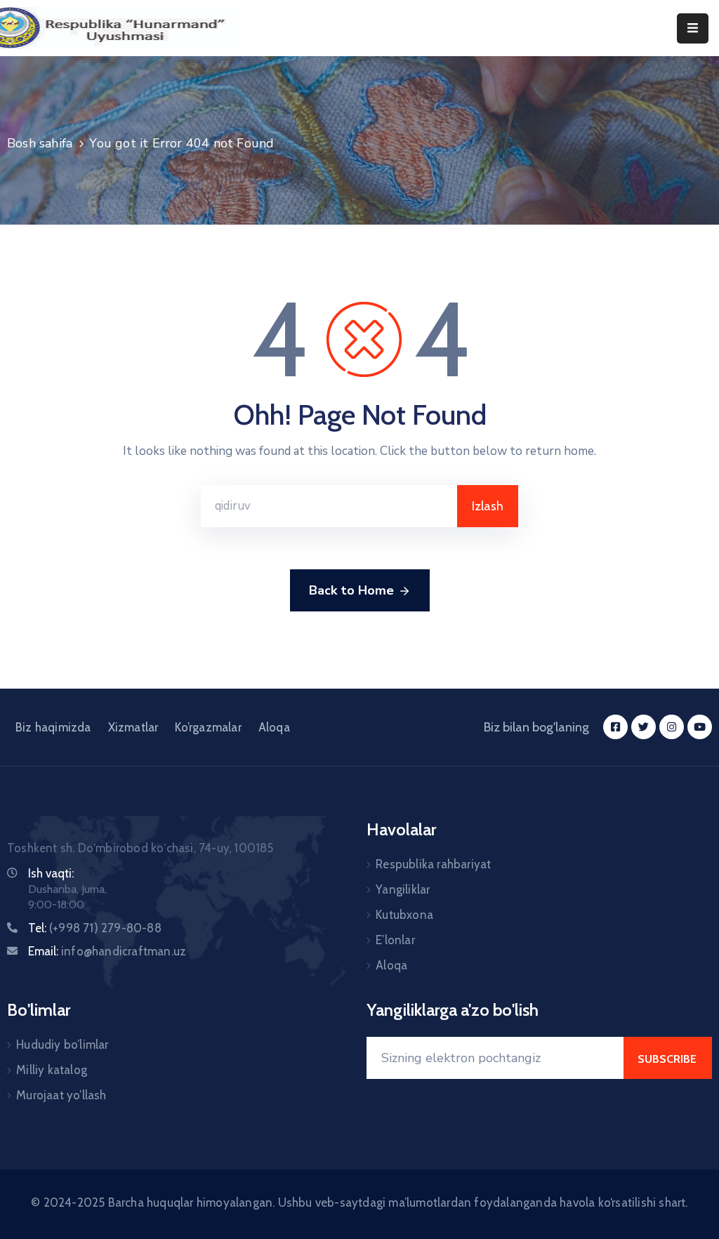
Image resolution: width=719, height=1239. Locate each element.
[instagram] (671, 727)
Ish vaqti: (51, 873)
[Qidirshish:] (329, 506)
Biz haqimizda (53, 727)
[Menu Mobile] (692, 28)
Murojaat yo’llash (61, 1095)
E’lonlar (395, 940)
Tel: (94, 928)
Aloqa (274, 727)
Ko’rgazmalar (208, 727)
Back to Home (351, 590)
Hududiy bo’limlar (62, 1045)
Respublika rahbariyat (433, 864)
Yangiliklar (403, 889)
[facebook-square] (615, 727)
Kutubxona (404, 915)
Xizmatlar (133, 727)
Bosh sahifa (39, 143)
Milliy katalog (51, 1070)
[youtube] (699, 727)
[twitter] (643, 727)
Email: (107, 951)
